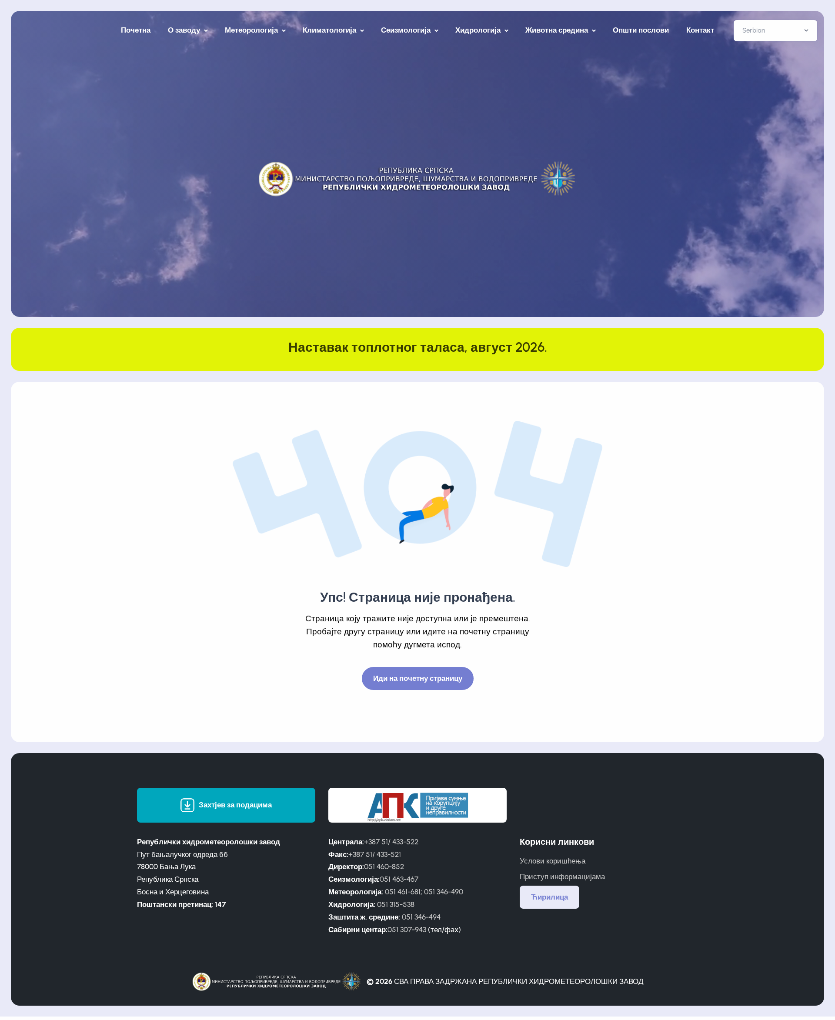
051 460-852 (384, 866)
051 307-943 (406, 929)
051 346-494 (421, 917)
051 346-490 (443, 891)
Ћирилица (549, 897)
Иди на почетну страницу (417, 678)
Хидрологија (478, 30)
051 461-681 (403, 891)
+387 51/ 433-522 (391, 841)
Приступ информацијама (562, 876)
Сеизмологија (406, 30)
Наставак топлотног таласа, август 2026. (417, 347)
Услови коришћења (552, 861)
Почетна (135, 30)
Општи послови (641, 30)
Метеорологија (252, 30)
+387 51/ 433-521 (374, 854)
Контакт (700, 30)
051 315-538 (395, 904)
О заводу (185, 30)
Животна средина (557, 30)
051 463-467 (399, 879)
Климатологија (330, 30)
